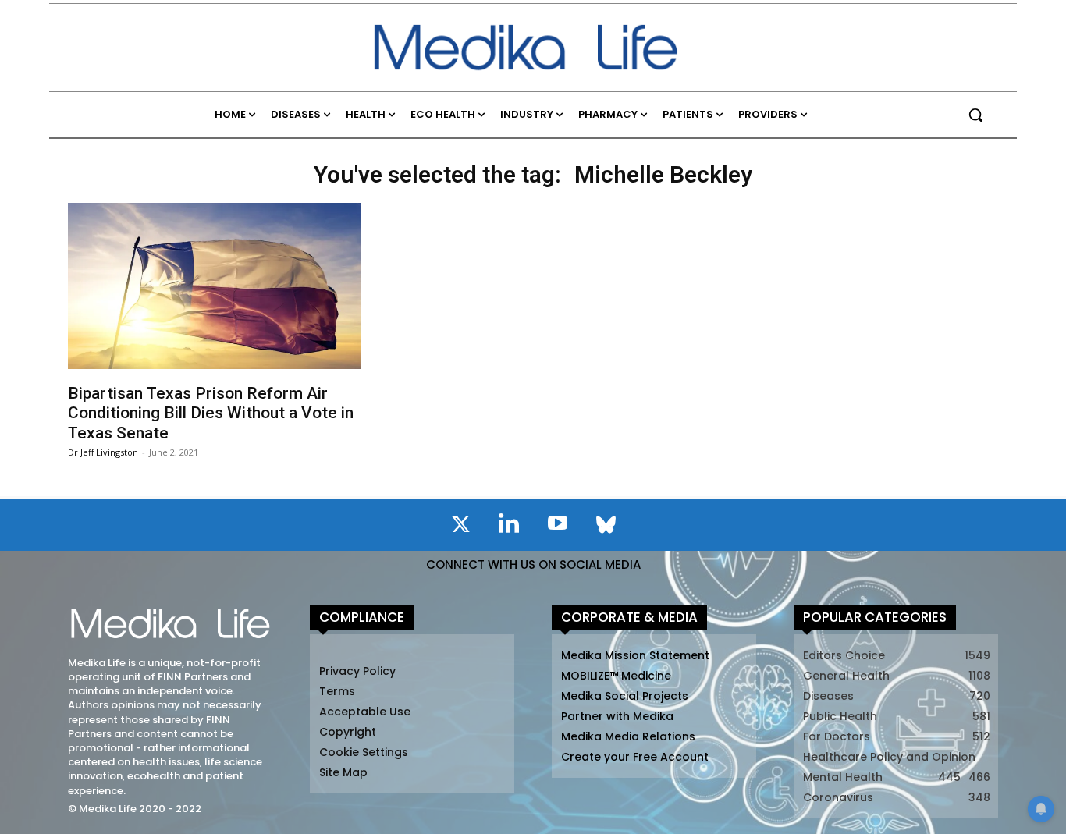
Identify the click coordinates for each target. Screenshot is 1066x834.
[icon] (460, 527)
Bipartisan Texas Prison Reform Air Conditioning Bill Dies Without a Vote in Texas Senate (211, 413)
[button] (975, 114)
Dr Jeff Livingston (103, 452)
